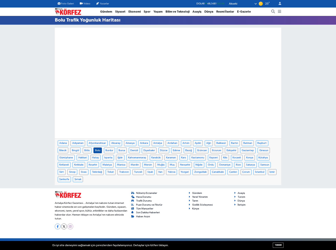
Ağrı (208, 143)
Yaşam (158, 11)
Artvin (186, 143)
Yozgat (185, 172)
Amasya (130, 143)
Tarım (195, 200)
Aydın (198, 143)
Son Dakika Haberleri (148, 212)
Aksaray (115, 143)
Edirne (176, 150)
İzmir (272, 172)
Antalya (157, 143)
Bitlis (87, 150)
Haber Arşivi (143, 216)
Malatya (107, 164)
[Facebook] (58, 226)
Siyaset (120, 11)
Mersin (148, 164)
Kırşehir (93, 164)
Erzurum (216, 150)
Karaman (171, 157)
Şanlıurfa (64, 179)
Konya (249, 157)
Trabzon (124, 172)
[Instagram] (70, 226)
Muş (172, 164)
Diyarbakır (149, 150)
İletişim (242, 204)
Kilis (225, 157)
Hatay (95, 157)
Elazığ (188, 150)
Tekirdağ (97, 172)
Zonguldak (200, 172)
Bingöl (75, 150)
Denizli (134, 150)
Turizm (241, 197)
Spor (147, 11)
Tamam (278, 245)
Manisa (121, 164)
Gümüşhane (66, 157)
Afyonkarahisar (97, 143)
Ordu (211, 164)
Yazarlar (104, 3)
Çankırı (233, 172)
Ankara (144, 143)
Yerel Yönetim (200, 197)
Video (86, 3)
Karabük (156, 157)
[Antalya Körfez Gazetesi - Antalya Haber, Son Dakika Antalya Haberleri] (68, 11)
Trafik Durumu (144, 200)
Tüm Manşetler (144, 208)
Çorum (246, 172)
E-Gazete (244, 11)
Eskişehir (231, 150)
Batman (247, 143)
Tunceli (138, 172)
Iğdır (120, 157)
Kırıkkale (78, 164)
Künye (195, 208)
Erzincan (202, 150)
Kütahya (263, 157)
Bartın (234, 143)
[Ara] (273, 11)
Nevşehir (185, 164)
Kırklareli (64, 164)
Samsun (264, 164)
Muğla (160, 164)
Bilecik (62, 150)
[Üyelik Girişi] (278, 4)
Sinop (72, 172)
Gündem (106, 11)
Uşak (150, 172)
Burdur (109, 150)
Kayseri (213, 157)
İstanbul (259, 172)
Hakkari (82, 157)
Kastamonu (197, 157)
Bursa (122, 150)
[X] (64, 226)
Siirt (61, 172)
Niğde (198, 164)
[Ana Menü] (279, 11)
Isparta (108, 157)
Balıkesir (221, 143)
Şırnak (78, 179)
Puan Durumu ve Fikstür (149, 204)
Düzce (163, 150)
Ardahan (172, 143)
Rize (238, 164)
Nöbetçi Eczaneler (146, 193)
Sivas (84, 172)
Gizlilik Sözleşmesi (202, 204)
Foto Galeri (67, 3)
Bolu (97, 150)
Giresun (263, 150)
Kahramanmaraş (137, 157)
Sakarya (250, 164)
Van (160, 172)
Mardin (135, 164)
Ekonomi (134, 11)
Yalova (171, 172)
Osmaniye (224, 164)
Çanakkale (218, 172)
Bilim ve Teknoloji (178, 11)
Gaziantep (248, 150)
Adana (63, 143)
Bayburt (262, 143)
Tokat (110, 172)
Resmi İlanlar (225, 11)
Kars (183, 157)
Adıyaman (77, 143)
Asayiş (196, 11)
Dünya (208, 11)
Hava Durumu (143, 197)
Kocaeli (237, 157)
